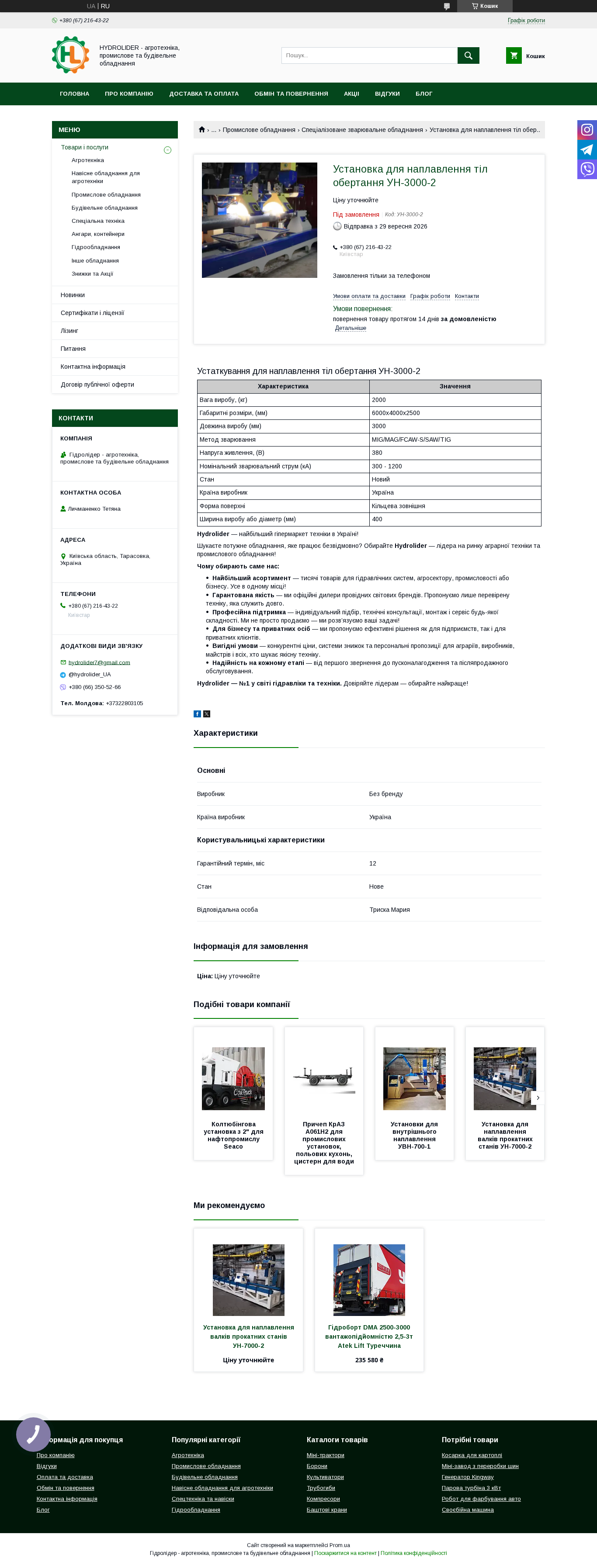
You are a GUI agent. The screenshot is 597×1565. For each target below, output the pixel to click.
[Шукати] (468, 55)
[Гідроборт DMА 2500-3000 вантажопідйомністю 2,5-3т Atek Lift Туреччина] (369, 1272)
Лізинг (69, 330)
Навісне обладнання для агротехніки (106, 177)
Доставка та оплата (204, 93)
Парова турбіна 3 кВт (471, 1488)
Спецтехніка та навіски (203, 1499)
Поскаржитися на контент (345, 1553)
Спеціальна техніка (98, 221)
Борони (317, 1466)
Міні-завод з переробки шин (480, 1466)
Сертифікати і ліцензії (93, 312)
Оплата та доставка (65, 1477)
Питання (73, 348)
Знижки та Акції (93, 273)
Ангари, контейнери (98, 234)
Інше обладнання (95, 260)
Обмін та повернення (291, 93)
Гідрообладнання (96, 247)
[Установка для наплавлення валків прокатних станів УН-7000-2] (505, 1071)
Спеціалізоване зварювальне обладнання (362, 129)
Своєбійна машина (468, 1509)
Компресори (323, 1499)
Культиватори (325, 1477)
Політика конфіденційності (414, 1553)
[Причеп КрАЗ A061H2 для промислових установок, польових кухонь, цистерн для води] (324, 1071)
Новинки (73, 294)
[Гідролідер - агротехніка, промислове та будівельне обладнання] (70, 71)
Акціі (351, 93)
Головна (74, 93)
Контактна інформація (93, 366)
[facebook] (197, 715)
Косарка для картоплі (472, 1455)
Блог (424, 93)
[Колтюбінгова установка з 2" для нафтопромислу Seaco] (233, 1071)
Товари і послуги (84, 147)
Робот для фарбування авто (481, 1499)
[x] (206, 715)
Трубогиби (321, 1488)
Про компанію (129, 93)
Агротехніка (88, 160)
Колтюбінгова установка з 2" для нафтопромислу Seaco (234, 1135)
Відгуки (387, 93)
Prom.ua (340, 1545)
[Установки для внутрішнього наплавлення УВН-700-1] (414, 1071)
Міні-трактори (325, 1455)
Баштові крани (327, 1509)
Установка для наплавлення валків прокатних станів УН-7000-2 (506, 1135)
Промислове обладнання (259, 129)
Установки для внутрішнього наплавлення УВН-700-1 (415, 1135)
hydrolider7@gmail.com (99, 662)
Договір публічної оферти (97, 384)
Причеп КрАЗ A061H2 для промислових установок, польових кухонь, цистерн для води (324, 1143)
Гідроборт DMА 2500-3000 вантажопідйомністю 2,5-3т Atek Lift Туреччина (370, 1336)
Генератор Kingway (468, 1477)
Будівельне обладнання (105, 207)
